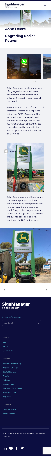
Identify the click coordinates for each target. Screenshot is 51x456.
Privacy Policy (9, 413)
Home (5, 342)
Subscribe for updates (11, 317)
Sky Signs (7, 397)
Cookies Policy (9, 409)
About (5, 347)
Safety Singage (9, 392)
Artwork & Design (10, 368)
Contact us (8, 351)
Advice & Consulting (12, 364)
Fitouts (6, 376)
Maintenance (8, 384)
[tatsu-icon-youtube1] (11, 448)
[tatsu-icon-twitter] (22, 448)
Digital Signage (9, 372)
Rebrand (7, 380)
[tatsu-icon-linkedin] (5, 448)
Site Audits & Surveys (12, 388)
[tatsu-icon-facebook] (17, 448)
